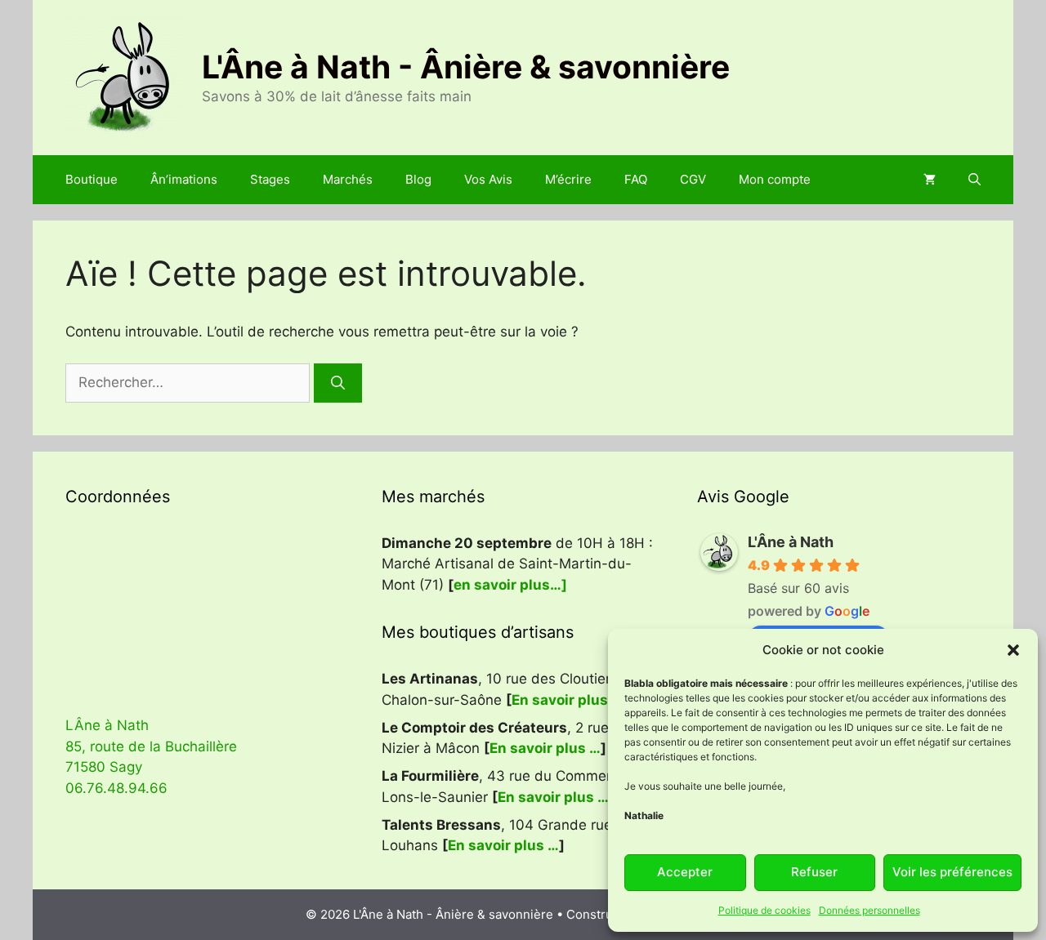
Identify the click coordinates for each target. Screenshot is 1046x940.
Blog (418, 179)
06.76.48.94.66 (116, 788)
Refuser (814, 872)
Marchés (348, 179)
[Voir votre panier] (929, 179)
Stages (270, 179)
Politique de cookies (764, 910)
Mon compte (775, 179)
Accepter (685, 872)
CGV (693, 179)
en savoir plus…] (510, 585)
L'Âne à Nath (791, 541)
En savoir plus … (567, 700)
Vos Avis (488, 179)
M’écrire (568, 179)
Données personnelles (869, 910)
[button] (1013, 650)
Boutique (91, 179)
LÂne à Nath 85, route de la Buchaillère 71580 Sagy (151, 746)
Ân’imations (183, 179)
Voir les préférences (952, 872)
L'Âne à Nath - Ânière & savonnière (466, 66)
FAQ (635, 179)
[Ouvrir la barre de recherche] (974, 179)
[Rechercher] (338, 383)
